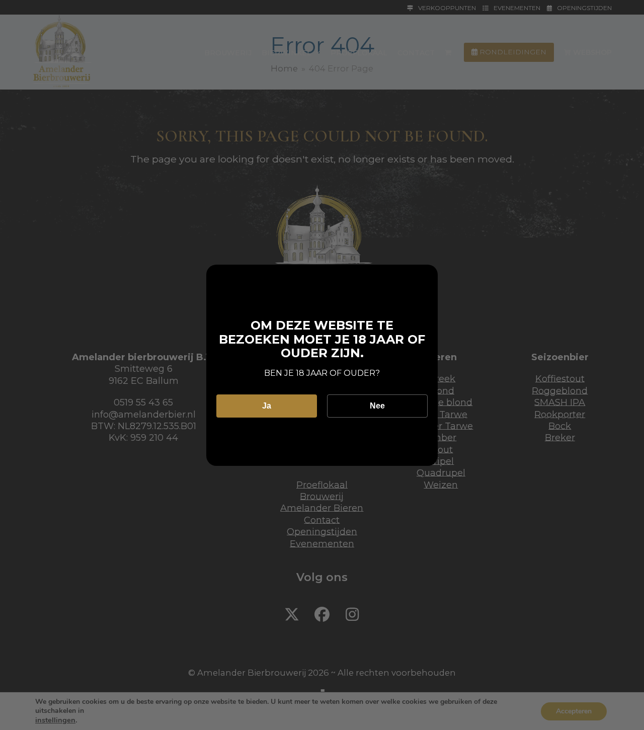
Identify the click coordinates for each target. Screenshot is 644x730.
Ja (266, 405)
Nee (377, 405)
